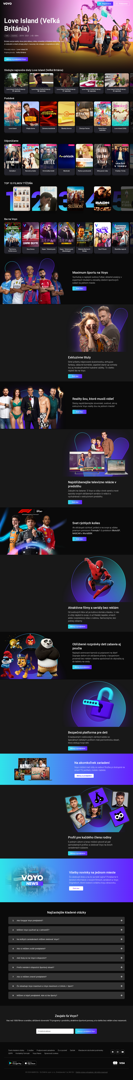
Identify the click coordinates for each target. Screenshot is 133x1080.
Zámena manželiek (48, 128)
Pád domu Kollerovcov (12, 250)
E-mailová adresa (44, 1031)
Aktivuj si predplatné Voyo (16, 59)
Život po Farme (84, 128)
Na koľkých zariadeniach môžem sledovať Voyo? (36, 939)
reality (6, 35)
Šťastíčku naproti (120, 249)
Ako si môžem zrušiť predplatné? (29, 949)
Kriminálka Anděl (48, 171)
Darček (72, 1050)
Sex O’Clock (102, 249)
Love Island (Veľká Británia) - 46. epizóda (91, 90)
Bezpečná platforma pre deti (87, 732)
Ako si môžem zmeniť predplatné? (30, 977)
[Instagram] (118, 1052)
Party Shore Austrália (102, 129)
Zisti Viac (79, 288)
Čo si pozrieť (62, 1050)
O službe (30, 1050)
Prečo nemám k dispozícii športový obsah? (33, 967)
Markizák (66, 171)
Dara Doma (30, 249)
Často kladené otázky (16, 1050)
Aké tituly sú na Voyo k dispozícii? (29, 958)
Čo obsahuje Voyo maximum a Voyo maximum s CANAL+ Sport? (43, 986)
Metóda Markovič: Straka (84, 250)
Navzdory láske (30, 171)
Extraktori (12, 171)
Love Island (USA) (120, 128)
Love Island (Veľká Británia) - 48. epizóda (41, 90)
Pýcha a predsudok (84, 171)
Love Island (13, 128)
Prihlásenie (123, 4)
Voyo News (37, 1053)
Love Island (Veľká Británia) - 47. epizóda (66, 90)
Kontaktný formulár (23, 1053)
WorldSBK (87, 533)
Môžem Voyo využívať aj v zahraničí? (31, 930)
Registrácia (106, 4)
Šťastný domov (66, 128)
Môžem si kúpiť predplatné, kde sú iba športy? (35, 995)
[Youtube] (123, 1052)
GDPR (10, 1053)
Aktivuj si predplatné (77, 626)
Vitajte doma (30, 128)
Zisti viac (75, 376)
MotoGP (116, 530)
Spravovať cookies (51, 1053)
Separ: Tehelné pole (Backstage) (66, 250)
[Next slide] (129, 84)
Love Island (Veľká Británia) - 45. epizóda (117, 90)
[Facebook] (113, 1052)
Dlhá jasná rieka (102, 171)
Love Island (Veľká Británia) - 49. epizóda (16, 90)
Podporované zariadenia (46, 1050)
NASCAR (76, 533)
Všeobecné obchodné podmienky (90, 1050)
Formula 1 (95, 530)
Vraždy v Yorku (120, 171)
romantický (14, 35)
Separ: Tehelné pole (48, 249)
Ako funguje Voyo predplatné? (28, 921)
